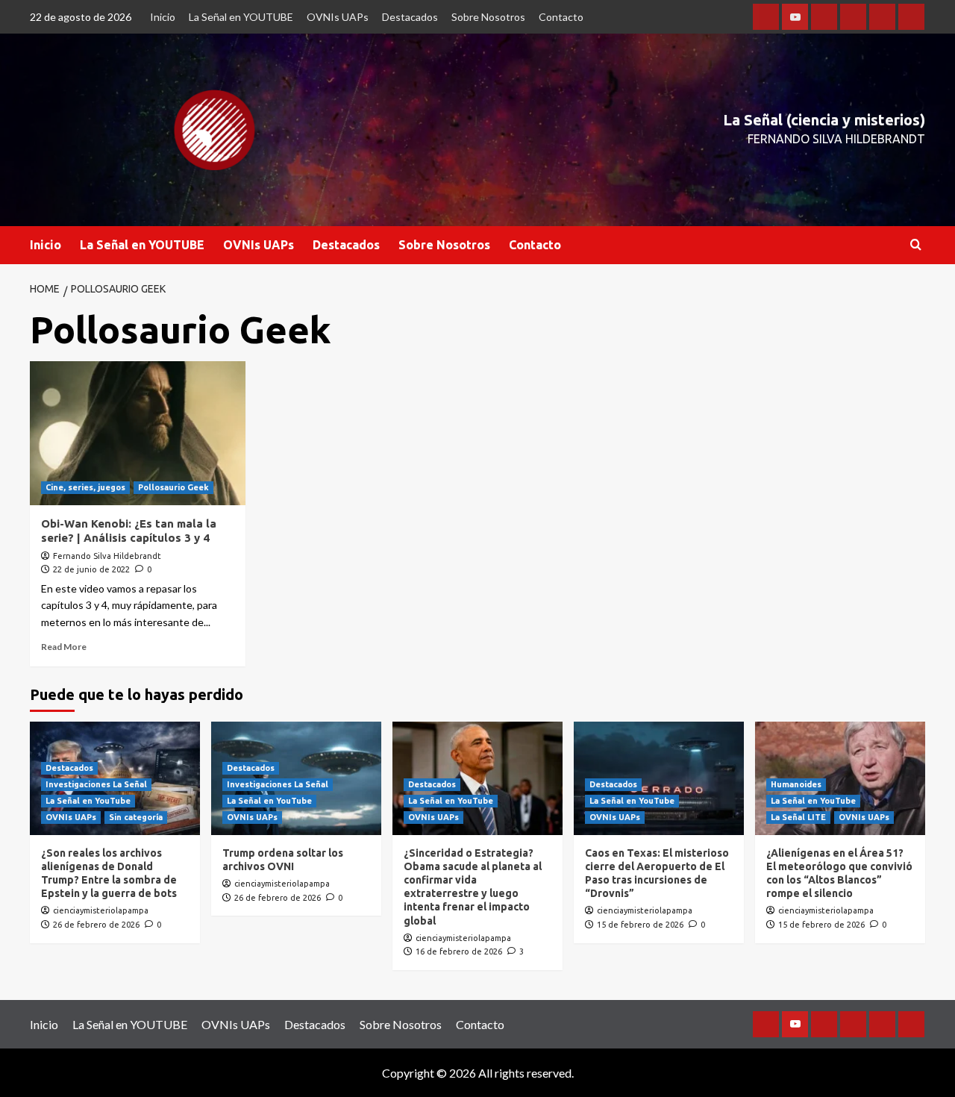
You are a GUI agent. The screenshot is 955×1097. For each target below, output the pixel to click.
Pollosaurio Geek (173, 487)
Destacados (410, 16)
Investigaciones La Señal (96, 784)
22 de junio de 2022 (91, 569)
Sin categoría (136, 817)
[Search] (916, 245)
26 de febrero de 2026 (96, 924)
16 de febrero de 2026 (459, 951)
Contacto (561, 16)
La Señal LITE (798, 817)
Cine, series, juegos (85, 487)
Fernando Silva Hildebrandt (107, 555)
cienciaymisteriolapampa (100, 910)
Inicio (162, 16)
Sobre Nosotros (488, 16)
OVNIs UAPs (338, 16)
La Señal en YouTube (88, 800)
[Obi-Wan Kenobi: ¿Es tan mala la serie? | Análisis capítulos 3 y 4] (137, 433)
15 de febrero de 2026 (640, 924)
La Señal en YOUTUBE (241, 16)
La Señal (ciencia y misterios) (824, 119)
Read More (64, 646)
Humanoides (796, 784)
